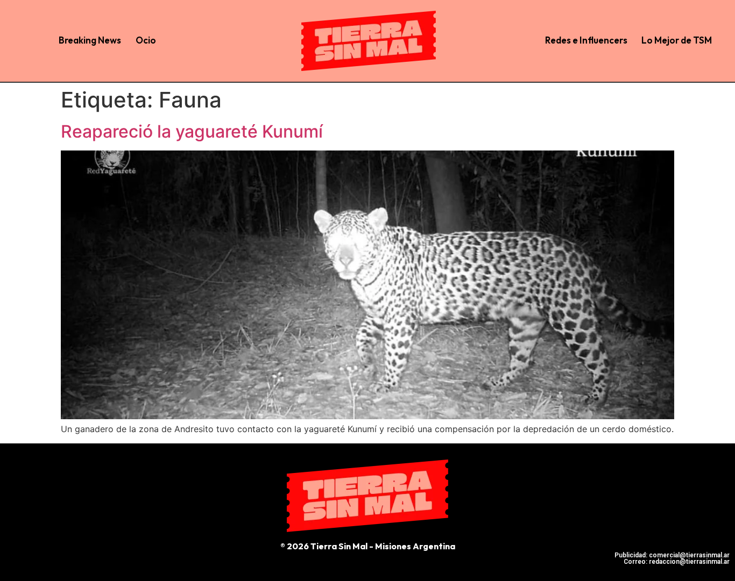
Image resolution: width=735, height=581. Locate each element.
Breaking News (90, 40)
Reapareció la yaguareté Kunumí (192, 131)
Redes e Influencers (586, 40)
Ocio (146, 40)
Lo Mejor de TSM (676, 40)
